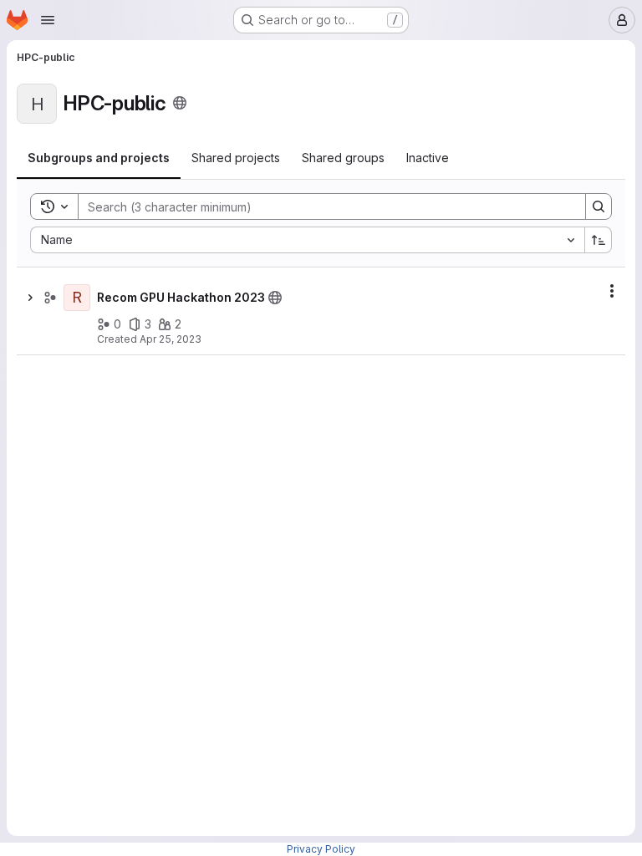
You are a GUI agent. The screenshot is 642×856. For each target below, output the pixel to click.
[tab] (99, 158)
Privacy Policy (321, 849)
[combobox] (307, 240)
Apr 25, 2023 (170, 339)
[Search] (598, 206)
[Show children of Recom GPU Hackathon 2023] (30, 297)
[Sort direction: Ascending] (598, 240)
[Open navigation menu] (47, 20)
